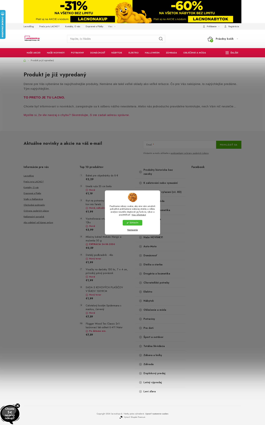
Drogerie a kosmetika (157, 210)
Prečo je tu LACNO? (49, 26)
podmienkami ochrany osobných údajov (190, 153)
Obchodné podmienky (34, 205)
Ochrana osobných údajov (36, 210)
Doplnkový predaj (154, 373)
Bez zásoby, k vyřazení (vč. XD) (163, 192)
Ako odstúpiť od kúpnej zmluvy (38, 222)
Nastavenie (132, 230)
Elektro (148, 291)
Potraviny (149, 319)
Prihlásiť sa (229, 144)
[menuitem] (34, 52)
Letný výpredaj (153, 382)
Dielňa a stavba (153, 264)
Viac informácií (139, 214)
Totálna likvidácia (154, 346)
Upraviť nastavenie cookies (156, 413)
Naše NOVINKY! (153, 237)
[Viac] (232, 52)
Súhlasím (134, 222)
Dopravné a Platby (94, 26)
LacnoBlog (29, 26)
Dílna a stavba (152, 219)
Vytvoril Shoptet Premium (134, 417)
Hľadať (161, 39)
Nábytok (149, 301)
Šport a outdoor (153, 337)
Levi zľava (150, 391)
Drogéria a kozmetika (157, 273)
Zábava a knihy (153, 355)
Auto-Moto (150, 246)
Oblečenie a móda (155, 310)
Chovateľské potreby (156, 282)
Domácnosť (150, 255)
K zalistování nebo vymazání (161, 183)
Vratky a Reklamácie (33, 199)
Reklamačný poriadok (34, 216)
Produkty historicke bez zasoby (158, 172)
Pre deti (149, 328)
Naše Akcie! (151, 228)
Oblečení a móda (154, 201)
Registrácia (234, 26)
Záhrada (149, 364)
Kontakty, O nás (72, 26)
